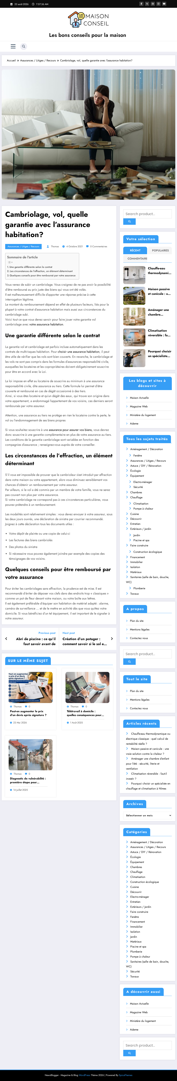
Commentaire (136, 259)
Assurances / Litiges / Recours (23, 246)
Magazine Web (139, 406)
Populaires (160, 250)
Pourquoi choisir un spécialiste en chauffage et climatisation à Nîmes (159, 353)
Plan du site (136, 621)
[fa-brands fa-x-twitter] (147, 4)
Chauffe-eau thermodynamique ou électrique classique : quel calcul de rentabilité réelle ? (159, 270)
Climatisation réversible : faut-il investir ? (159, 333)
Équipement (137, 476)
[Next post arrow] (112, 639)
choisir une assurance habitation (78, 351)
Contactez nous (139, 638)
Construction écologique (147, 552)
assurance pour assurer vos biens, (71, 430)
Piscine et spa (141, 540)
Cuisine (134, 514)
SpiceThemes (125, 1075)
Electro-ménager (142, 482)
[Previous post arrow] (6, 639)
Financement (137, 557)
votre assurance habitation (46, 324)
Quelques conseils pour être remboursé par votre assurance (43, 275)
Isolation (135, 567)
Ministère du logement (143, 415)
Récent (135, 250)
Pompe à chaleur (143, 509)
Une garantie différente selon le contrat (31, 267)
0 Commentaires (98, 246)
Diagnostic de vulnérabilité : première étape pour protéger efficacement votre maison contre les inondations (29, 780)
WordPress (84, 1075)
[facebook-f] (141, 4)
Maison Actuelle (139, 398)
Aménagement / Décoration (146, 449)
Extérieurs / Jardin (140, 529)
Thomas (55, 246)
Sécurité (138, 487)
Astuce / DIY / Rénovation (145, 466)
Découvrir (136, 519)
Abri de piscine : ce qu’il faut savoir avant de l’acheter (35, 641)
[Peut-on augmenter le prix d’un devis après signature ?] (31, 687)
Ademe (134, 424)
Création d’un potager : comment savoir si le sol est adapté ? (84, 641)
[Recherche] (23, 46)
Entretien (135, 524)
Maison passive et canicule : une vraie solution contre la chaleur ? (159, 291)
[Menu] (13, 46)
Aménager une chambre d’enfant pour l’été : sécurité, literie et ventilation (158, 312)
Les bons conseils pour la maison (87, 35)
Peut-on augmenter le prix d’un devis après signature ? (28, 713)
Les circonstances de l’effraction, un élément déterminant (41, 271)
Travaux (134, 594)
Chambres (136, 492)
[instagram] (158, 4)
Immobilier (136, 562)
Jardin (136, 535)
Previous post (47, 633)
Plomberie (139, 588)
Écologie (135, 471)
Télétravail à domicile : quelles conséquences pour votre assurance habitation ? (85, 713)
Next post (69, 633)
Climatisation (140, 504)
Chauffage (136, 497)
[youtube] (164, 4)
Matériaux (136, 572)
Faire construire (139, 545)
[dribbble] (153, 4)
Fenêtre (137, 456)
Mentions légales (139, 629)
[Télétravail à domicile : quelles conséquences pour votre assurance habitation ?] (87, 687)
